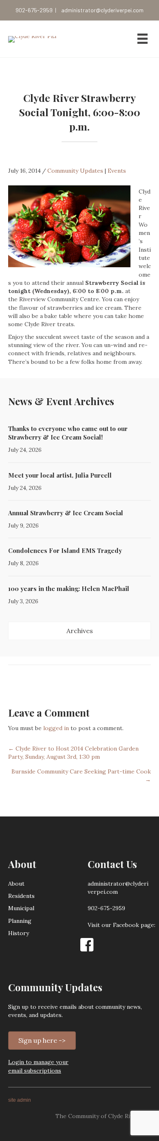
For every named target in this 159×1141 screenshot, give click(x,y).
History (18, 933)
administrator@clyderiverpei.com (102, 10)
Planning (19, 921)
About (16, 883)
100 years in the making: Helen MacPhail (68, 588)
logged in (56, 728)
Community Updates (75, 170)
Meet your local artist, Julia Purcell (60, 475)
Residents (21, 896)
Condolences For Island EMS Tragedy (65, 550)
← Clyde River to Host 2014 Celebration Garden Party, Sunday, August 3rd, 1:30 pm (73, 752)
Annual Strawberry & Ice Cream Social (65, 513)
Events (117, 170)
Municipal (21, 908)
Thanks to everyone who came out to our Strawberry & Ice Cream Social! (68, 432)
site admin (19, 1100)
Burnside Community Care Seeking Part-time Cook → (81, 775)
